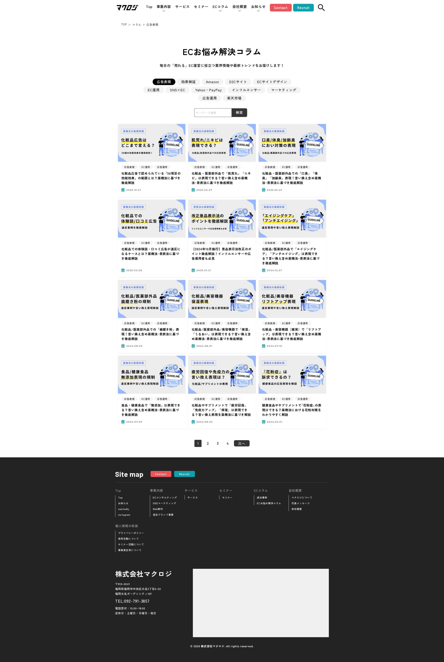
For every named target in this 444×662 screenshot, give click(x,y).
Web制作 (158, 509)
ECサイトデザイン (272, 81)
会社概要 (239, 6)
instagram (124, 514)
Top (149, 6)
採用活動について (128, 538)
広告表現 (164, 81)
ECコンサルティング (165, 497)
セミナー (201, 6)
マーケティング (284, 89)
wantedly (123, 509)
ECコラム (220, 6)
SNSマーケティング (164, 503)
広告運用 (209, 97)
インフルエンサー (246, 89)
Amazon (212, 81)
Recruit (303, 8)
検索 (239, 112)
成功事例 (262, 497)
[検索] (321, 7)
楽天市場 (234, 97)
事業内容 (164, 6)
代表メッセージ (301, 503)
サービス (182, 6)
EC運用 (154, 89)
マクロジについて (302, 497)
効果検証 (188, 81)
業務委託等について (130, 550)
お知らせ (258, 6)
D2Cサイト (238, 81)
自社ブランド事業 (163, 514)
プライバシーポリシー (131, 533)
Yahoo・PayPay (208, 89)
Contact (281, 8)
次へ (241, 443)
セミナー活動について (131, 544)
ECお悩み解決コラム (269, 503)
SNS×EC (177, 89)
